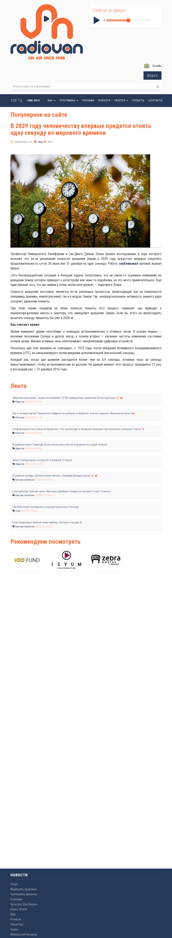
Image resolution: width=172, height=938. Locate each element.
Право (14, 929)
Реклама (88, 100)
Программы (68, 100)
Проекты (138, 100)
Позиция (15, 919)
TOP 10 (16, 100)
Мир (40, 142)
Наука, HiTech (18, 909)
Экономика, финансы (23, 894)
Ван (50, 100)
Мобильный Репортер (23, 934)
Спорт (17, 511)
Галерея (120, 100)
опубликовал (128, 264)
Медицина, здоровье (23, 889)
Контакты (156, 100)
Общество (19, 402)
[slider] (128, 20)
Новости (104, 100)
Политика (19, 417)
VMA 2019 (33, 100)
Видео (152, 75)
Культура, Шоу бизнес (24, 480)
